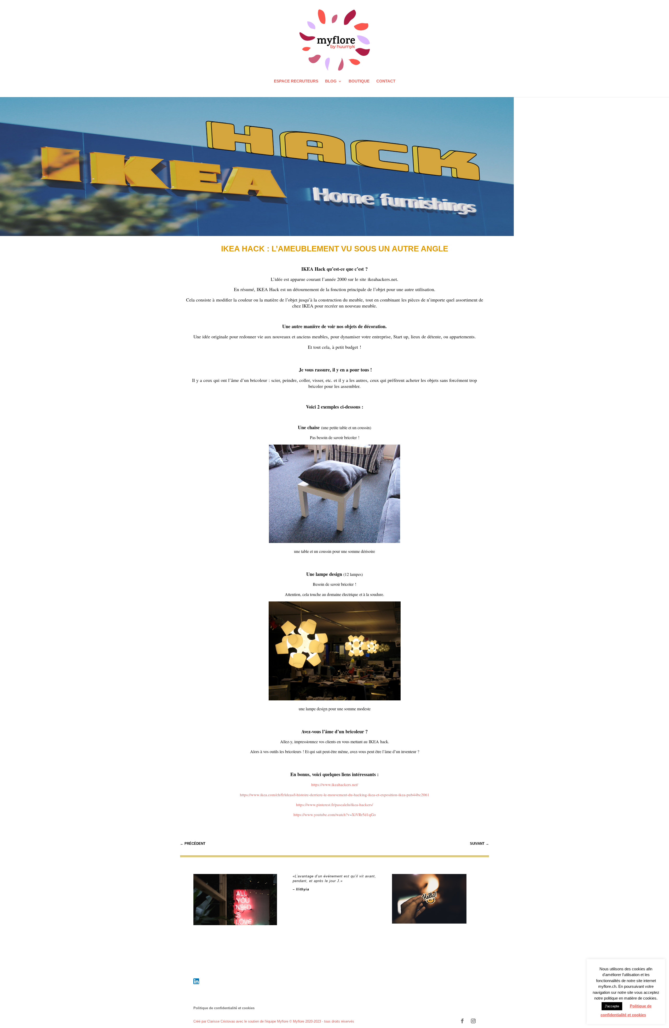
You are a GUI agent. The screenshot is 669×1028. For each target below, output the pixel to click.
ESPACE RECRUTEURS (296, 81)
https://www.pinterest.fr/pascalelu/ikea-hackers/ (334, 804)
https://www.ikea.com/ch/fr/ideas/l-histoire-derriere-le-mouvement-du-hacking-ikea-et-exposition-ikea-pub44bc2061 (334, 794)
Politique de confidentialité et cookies (224, 1008)
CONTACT (385, 81)
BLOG (331, 81)
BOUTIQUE (359, 81)
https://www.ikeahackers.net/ (334, 784)
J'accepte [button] (612, 1006)
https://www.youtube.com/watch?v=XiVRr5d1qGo (334, 814)
